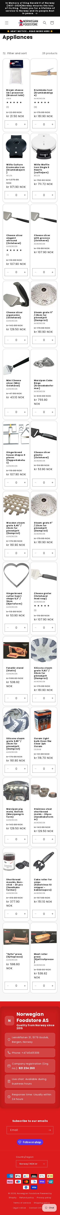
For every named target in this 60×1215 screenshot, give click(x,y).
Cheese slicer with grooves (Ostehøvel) (42, 238)
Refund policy (27, 1197)
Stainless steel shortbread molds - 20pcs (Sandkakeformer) (44, 814)
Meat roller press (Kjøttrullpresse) (44, 958)
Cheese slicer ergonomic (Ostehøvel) (14, 315)
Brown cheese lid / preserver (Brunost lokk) (15, 93)
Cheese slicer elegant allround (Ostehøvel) (14, 239)
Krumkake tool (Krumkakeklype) (43, 93)
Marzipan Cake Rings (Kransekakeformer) (43, 384)
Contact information (39, 1207)
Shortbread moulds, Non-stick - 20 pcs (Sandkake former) (14, 884)
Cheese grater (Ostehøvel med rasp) (43, 596)
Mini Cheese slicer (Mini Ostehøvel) (13, 383)
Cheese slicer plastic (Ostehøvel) (42, 455)
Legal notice (19, 1207)
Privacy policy (44, 1197)
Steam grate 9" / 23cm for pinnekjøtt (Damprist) (43, 527)
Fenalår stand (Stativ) (15, 669)
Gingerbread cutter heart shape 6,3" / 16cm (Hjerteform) (14, 598)
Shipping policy (42, 1202)
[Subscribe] (49, 1130)
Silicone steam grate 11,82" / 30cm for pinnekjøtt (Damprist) (43, 673)
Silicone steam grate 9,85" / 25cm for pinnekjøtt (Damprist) (15, 743)
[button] (6, 22)
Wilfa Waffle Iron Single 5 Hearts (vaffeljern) (41, 168)
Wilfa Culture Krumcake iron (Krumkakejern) (15, 168)
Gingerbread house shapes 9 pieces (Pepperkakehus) (15, 457)
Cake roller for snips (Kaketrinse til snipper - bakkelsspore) (43, 884)
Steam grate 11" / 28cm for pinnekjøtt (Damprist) (43, 316)
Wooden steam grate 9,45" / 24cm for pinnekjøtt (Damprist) (15, 528)
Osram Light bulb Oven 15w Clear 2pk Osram (42, 742)
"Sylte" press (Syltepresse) (14, 955)
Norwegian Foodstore (28, 1193)
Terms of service (22, 1202)
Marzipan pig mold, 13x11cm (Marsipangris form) (15, 813)
